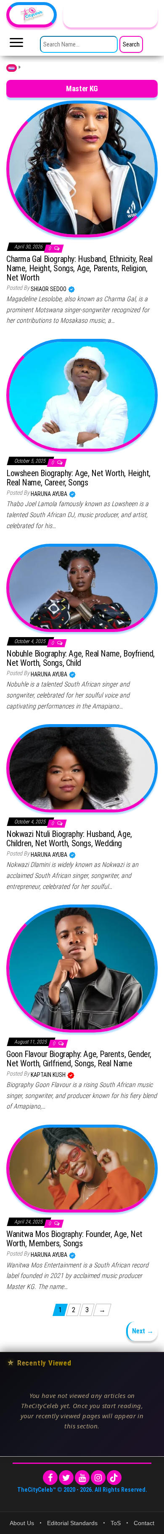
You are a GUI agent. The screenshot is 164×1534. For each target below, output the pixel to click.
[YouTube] (82, 1477)
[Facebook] (50, 1477)
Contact (144, 1523)
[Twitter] (66, 1477)
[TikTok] (114, 1477)
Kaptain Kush (49, 1074)
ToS (116, 1523)
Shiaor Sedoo (49, 289)
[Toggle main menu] (16, 45)
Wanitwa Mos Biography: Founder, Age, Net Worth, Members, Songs (74, 1238)
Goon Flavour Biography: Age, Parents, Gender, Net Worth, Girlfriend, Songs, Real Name (78, 1058)
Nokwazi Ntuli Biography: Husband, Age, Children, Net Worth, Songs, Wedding (69, 838)
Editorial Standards (72, 1523)
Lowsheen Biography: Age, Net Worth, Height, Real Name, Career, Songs (78, 478)
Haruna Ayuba (50, 493)
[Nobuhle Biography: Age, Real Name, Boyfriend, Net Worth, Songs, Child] (82, 587)
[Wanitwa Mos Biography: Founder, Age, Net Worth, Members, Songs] (82, 1168)
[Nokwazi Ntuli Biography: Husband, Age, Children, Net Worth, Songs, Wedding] (82, 767)
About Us (22, 1523)
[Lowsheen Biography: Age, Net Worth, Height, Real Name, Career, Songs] (82, 394)
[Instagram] (98, 1477)
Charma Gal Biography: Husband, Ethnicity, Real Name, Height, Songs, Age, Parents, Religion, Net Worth (79, 268)
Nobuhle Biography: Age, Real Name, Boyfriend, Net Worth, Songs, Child (80, 658)
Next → (142, 1331)
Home (11, 68)
